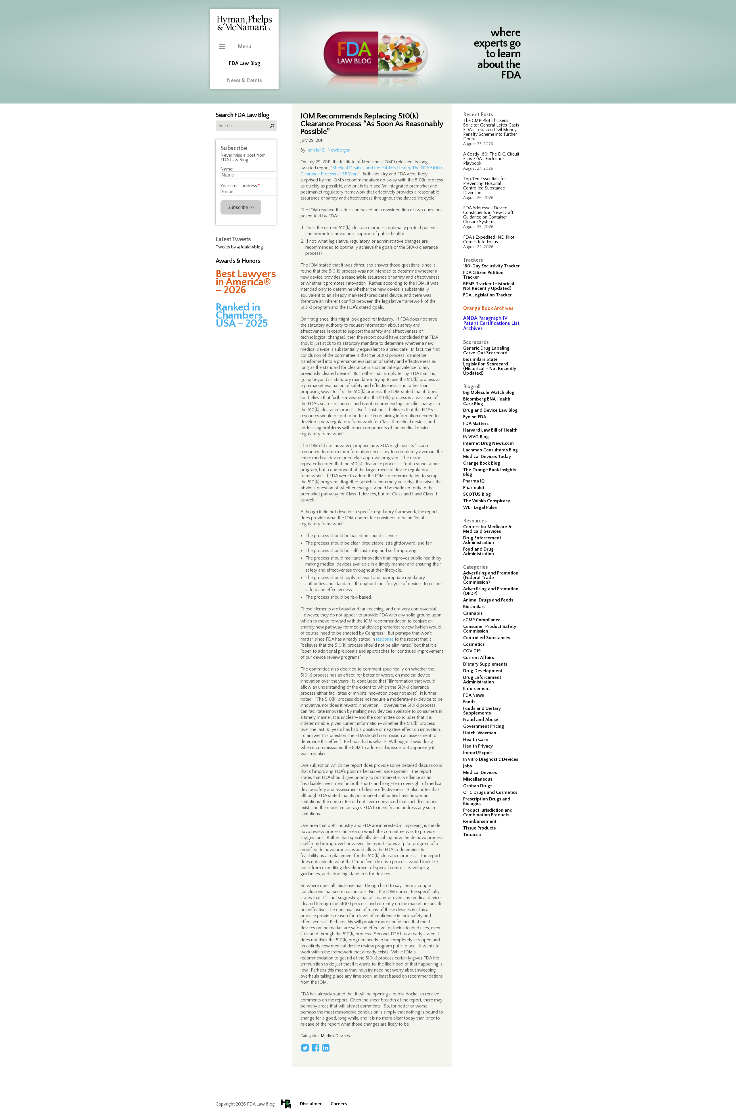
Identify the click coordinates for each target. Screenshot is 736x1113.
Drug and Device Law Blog (490, 410)
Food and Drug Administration (478, 551)
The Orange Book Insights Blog (489, 472)
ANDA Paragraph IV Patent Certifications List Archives (491, 323)
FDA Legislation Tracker (487, 295)
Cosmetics (473, 644)
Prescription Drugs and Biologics (486, 801)
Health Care (475, 739)
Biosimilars (474, 606)
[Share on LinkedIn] (325, 1047)
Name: (227, 169)
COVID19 (472, 651)
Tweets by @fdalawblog (239, 247)
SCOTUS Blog (477, 494)
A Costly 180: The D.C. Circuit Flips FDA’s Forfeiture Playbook (491, 159)
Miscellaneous (477, 779)
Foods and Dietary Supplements (482, 711)
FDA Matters (475, 423)
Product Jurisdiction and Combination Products (488, 812)
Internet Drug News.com (488, 443)
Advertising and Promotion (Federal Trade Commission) (490, 577)
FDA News (473, 695)
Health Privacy (478, 746)
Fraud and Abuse (480, 719)
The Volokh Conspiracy (486, 500)
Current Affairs (478, 657)
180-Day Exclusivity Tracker (491, 266)
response (385, 639)
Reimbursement (480, 821)
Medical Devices (480, 772)
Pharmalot (473, 487)
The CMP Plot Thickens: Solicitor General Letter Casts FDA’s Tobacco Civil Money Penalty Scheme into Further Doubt (491, 129)
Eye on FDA (474, 416)
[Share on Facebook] (315, 1047)
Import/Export (478, 752)
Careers (339, 1103)
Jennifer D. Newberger (328, 150)
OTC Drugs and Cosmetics (490, 792)
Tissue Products (479, 828)
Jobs (467, 766)
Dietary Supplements (485, 664)
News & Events (244, 80)
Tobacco (472, 834)
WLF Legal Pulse (480, 507)
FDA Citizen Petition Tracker (483, 275)
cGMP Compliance (482, 619)
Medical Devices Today (487, 456)
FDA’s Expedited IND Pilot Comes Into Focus (488, 239)
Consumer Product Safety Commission (489, 629)
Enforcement (476, 688)
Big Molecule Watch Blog (488, 392)
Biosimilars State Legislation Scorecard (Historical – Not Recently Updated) (489, 366)
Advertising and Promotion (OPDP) (490, 591)
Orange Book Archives (488, 308)
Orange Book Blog (481, 463)
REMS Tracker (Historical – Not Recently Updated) (490, 286)
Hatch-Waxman (479, 732)
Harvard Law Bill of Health (490, 430)
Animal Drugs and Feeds (488, 600)
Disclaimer (311, 1103)
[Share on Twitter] (305, 1047)
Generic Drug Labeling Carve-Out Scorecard (486, 350)
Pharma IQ (474, 481)
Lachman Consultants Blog (490, 450)
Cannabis (472, 613)
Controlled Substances (486, 637)
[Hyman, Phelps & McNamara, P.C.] (244, 29)
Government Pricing (483, 726)
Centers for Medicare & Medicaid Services (487, 529)
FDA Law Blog (244, 63)
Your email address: (240, 185)
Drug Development (483, 670)
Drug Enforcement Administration (482, 540)
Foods (469, 701)
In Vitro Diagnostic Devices (490, 759)
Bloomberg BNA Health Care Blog (486, 401)
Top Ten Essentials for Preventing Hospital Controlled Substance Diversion (484, 185)
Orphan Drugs (477, 785)
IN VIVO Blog (476, 436)
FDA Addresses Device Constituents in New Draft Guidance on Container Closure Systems (488, 214)
